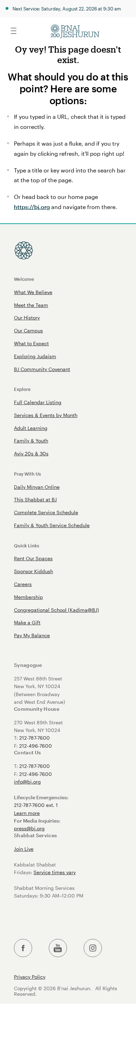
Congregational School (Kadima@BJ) (56, 610)
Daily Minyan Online (37, 487)
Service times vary (54, 872)
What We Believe (33, 292)
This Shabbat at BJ (35, 499)
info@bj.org (27, 782)
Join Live (23, 849)
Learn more (27, 813)
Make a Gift (27, 622)
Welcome (24, 279)
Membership (28, 597)
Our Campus (28, 330)
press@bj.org (29, 828)
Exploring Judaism (35, 356)
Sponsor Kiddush (33, 571)
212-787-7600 (34, 738)
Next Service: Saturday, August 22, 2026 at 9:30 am (67, 8)
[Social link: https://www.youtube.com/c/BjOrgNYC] (58, 948)
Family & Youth (31, 441)
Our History (27, 318)
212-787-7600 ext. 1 (36, 805)
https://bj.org (32, 206)
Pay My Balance (32, 635)
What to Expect (31, 343)
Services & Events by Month (45, 415)
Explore (22, 389)
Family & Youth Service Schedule (52, 525)
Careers (23, 584)
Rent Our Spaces (33, 558)
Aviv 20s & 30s (31, 453)
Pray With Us (27, 473)
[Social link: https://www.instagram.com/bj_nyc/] (93, 948)
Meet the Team (31, 305)
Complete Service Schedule (46, 512)
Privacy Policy (29, 977)
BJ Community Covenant (42, 369)
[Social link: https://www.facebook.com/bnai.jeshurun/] (23, 948)
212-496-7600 (35, 746)
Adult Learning (30, 428)
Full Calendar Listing (37, 402)
